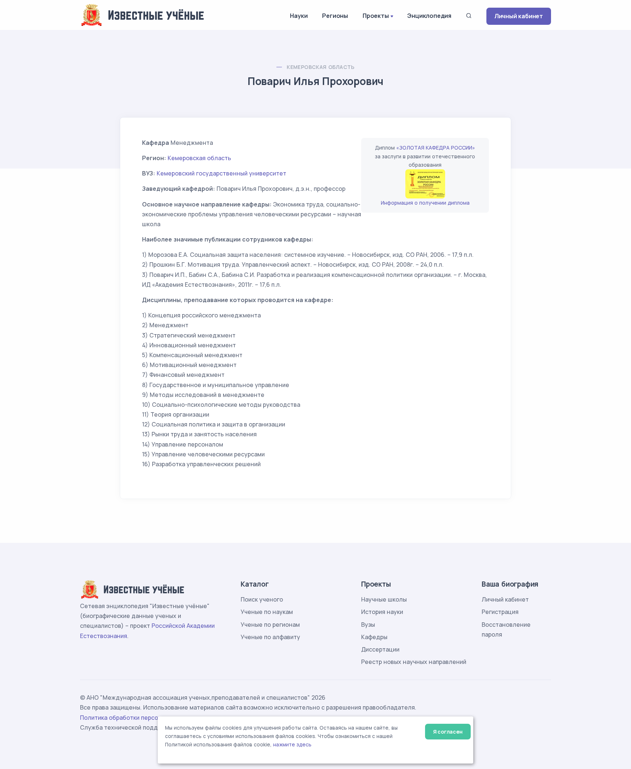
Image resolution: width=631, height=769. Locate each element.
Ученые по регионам (270, 625)
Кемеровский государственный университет (221, 173)
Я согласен (448, 731)
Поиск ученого (262, 599)
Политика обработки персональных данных (143, 718)
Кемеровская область (321, 66)
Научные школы (384, 599)
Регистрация (500, 612)
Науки (298, 16)
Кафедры (374, 637)
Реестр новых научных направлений (413, 662)
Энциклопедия (429, 16)
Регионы (335, 16)
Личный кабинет (518, 16)
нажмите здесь (292, 744)
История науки (382, 612)
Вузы (368, 625)
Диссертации (380, 649)
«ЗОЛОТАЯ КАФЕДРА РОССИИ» (435, 147)
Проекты (376, 16)
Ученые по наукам (267, 612)
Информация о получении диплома (425, 202)
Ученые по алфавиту (270, 637)
